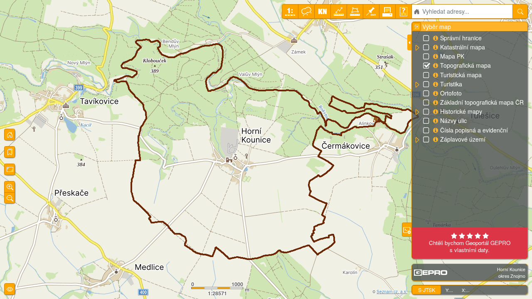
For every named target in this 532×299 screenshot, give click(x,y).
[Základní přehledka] (9, 134)
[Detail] (9, 169)
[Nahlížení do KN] (322, 11)
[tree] (469, 89)
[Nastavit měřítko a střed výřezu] (290, 11)
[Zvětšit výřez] (9, 187)
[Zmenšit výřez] (9, 198)
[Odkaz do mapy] (371, 11)
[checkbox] (427, 38)
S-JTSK (426, 289)
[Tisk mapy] (387, 11)
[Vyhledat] (520, 11)
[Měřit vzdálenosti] (338, 11)
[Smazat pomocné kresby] (306, 11)
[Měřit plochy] (355, 11)
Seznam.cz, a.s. (392, 291)
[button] (417, 47)
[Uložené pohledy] (9, 152)
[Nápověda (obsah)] (403, 11)
